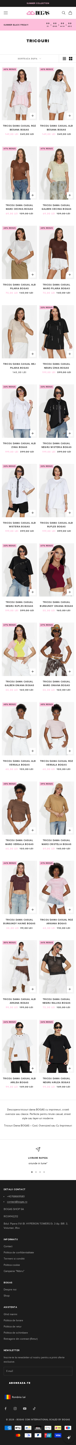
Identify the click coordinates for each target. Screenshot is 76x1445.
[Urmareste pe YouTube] (25, 1408)
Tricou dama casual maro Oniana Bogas (56, 683)
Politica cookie (12, 1265)
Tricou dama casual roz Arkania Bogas (56, 921)
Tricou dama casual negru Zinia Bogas (56, 366)
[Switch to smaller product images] (70, 59)
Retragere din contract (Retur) (20, 1338)
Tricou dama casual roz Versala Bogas (56, 763)
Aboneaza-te (20, 1383)
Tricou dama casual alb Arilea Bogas (19, 1080)
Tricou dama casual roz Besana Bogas (19, 127)
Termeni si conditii (14, 1258)
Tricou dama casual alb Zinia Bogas (19, 445)
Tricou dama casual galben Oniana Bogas (19, 683)
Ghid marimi (10, 1314)
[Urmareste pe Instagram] (15, 1408)
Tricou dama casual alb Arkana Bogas (19, 1001)
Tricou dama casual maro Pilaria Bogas (56, 286)
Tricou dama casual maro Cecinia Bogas (19, 207)
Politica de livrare (13, 1320)
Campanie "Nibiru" (14, 1271)
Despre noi (10, 1289)
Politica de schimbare (16, 1332)
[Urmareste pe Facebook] (5, 1408)
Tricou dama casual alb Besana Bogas (56, 127)
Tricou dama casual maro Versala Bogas (19, 842)
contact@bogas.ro (17, 1201)
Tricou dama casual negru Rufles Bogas (19, 604)
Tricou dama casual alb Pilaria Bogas (19, 286)
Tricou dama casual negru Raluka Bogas (57, 1001)
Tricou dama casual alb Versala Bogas (19, 763)
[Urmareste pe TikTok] (34, 1408)
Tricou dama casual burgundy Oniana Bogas (56, 604)
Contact (8, 1246)
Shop (7, 1295)
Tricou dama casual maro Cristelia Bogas (56, 842)
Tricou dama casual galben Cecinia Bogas (57, 207)
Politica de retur (13, 1326)
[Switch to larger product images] (64, 59)
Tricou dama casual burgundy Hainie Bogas (19, 921)
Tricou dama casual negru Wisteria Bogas (57, 445)
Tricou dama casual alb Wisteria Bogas (19, 525)
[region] (38, 1156)
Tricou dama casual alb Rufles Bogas (56, 525)
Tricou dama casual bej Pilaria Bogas (19, 366)
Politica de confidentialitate (19, 1252)
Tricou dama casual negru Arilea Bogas (56, 1080)
